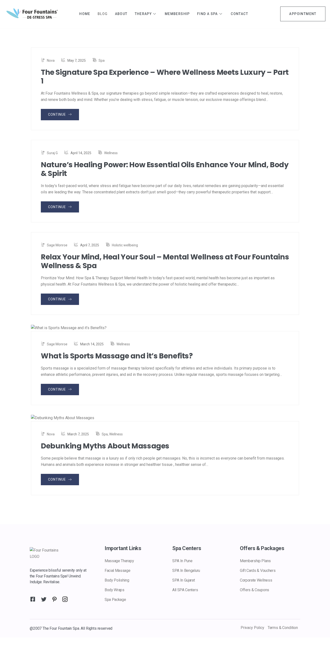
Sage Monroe (57, 245)
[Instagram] (64, 597)
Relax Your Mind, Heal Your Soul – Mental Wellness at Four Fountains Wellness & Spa (165, 261)
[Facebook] (32, 597)
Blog (103, 14)
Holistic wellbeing (125, 245)
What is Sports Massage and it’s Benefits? (117, 356)
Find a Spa (207, 14)
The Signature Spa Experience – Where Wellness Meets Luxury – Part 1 (165, 76)
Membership (177, 14)
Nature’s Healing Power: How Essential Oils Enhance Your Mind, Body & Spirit (165, 169)
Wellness (111, 153)
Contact (239, 14)
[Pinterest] (53, 597)
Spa (102, 60)
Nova (51, 60)
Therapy (143, 14)
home (84, 14)
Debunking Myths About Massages (105, 446)
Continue (57, 114)
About (121, 14)
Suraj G (52, 153)
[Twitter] (42, 597)
